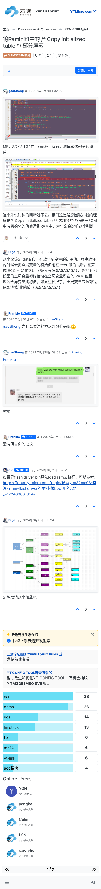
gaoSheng (16, 91)
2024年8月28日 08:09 (44, 352)
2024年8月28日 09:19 (58, 437)
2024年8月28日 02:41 (38, 252)
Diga (11, 252)
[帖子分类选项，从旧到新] (9, 70)
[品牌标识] (18, 11)
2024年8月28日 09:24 (38, 520)
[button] (7, 882)
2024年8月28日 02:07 (46, 91)
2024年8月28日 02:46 (23, 319)
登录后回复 (86, 70)
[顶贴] (77, 238)
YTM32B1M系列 (19, 55)
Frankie (14, 313)
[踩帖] (94, 238)
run (10, 470)
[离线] (5, 90)
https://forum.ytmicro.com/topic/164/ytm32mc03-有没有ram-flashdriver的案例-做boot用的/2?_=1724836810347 (49, 488)
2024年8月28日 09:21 (52, 470)
